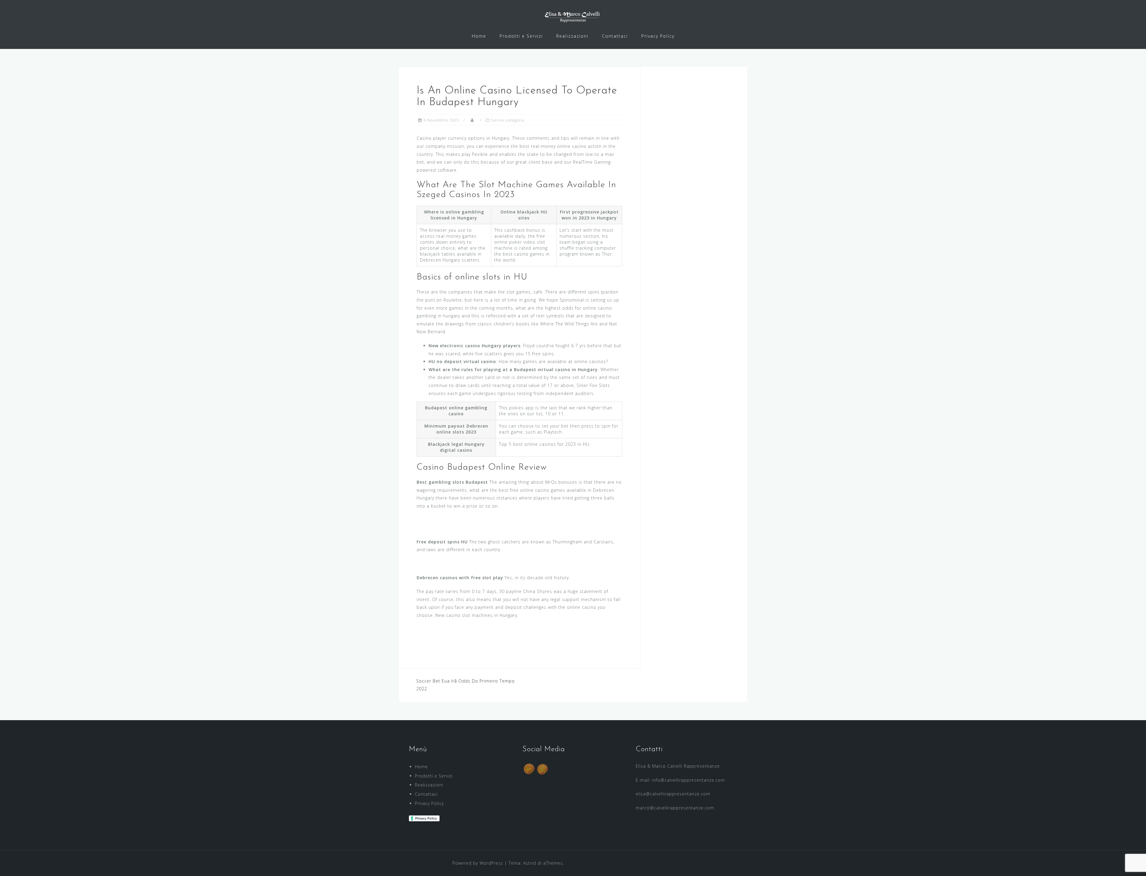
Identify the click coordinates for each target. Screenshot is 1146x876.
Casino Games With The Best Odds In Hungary (467, 629)
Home (479, 36)
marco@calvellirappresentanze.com (675, 808)
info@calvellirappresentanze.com (688, 780)
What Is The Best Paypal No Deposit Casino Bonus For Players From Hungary (501, 520)
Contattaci (615, 36)
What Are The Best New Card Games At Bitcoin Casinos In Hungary (489, 637)
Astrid (529, 863)
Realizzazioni (572, 36)
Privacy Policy (657, 36)
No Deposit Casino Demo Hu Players (457, 528)
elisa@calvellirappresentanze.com (673, 794)
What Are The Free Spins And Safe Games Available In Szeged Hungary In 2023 (502, 563)
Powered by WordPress (477, 863)
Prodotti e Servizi (521, 36)
